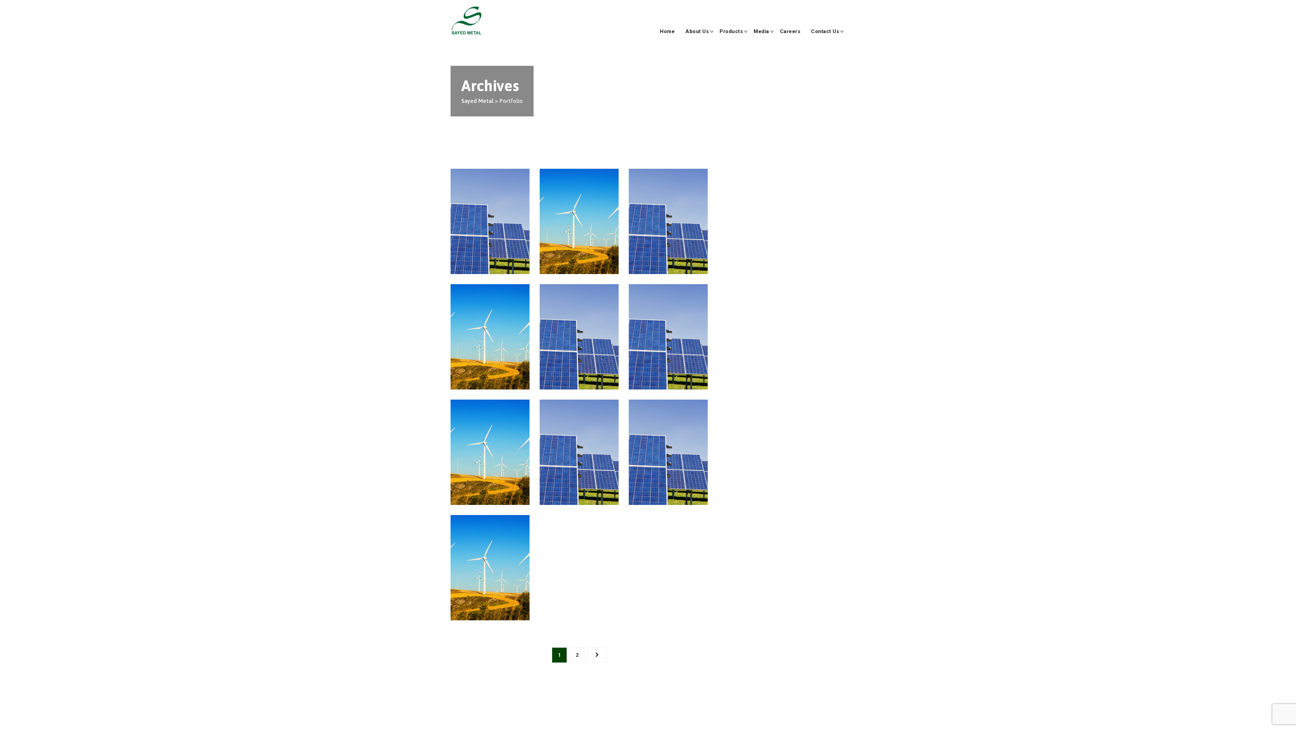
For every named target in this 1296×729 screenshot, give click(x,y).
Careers (790, 31)
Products (731, 31)
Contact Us (825, 31)
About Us (697, 31)
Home (667, 31)
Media (761, 31)
